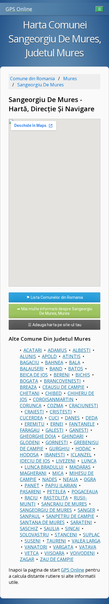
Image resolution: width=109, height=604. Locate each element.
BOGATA (29, 381)
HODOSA (29, 455)
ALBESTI (82, 350)
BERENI (62, 375)
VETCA (32, 553)
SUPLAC (91, 535)
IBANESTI (54, 455)
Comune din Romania (32, 78)
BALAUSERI (32, 369)
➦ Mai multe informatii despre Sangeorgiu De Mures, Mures (54, 311)
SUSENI (33, 541)
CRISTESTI (61, 412)
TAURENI (56, 541)
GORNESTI (57, 442)
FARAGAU (30, 430)
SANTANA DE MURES (42, 522)
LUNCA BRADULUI (44, 467)
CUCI (54, 418)
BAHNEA (54, 362)
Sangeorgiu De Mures (40, 85)
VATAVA (87, 547)
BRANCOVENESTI (62, 381)
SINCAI (72, 528)
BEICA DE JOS (34, 375)
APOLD (49, 356)
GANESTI (78, 430)
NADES (49, 479)
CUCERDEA (31, 418)
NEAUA (70, 479)
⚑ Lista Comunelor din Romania (54, 297)
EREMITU (34, 424)
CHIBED (53, 393)
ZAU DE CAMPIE (57, 559)
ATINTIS (71, 356)
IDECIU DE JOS (35, 461)
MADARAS (80, 467)
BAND (55, 369)
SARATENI (81, 522)
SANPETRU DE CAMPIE (70, 516)
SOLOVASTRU (34, 535)
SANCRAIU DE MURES (64, 504)
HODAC (83, 449)
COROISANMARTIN (53, 399)
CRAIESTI (34, 412)
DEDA (92, 418)
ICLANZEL (81, 455)
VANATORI (36, 547)
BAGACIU (29, 362)
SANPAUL (30, 516)
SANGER (86, 510)
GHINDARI (73, 436)
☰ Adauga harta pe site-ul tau (54, 325)
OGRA (90, 479)
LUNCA (88, 461)
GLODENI (30, 442)
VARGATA (63, 547)
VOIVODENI (82, 553)
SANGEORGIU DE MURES (46, 510)
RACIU (31, 498)
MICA (57, 473)
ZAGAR (27, 559)
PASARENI (30, 492)
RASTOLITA (56, 498)
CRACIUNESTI (83, 405)
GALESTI (54, 430)
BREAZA (28, 387)
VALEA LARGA (86, 541)
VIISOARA (54, 553)
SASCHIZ (29, 528)
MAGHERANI (33, 473)
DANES (72, 418)
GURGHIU (59, 449)
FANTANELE (82, 424)
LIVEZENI (65, 461)
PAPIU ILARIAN (61, 485)
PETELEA (56, 492)
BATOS (75, 369)
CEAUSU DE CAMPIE (63, 387)
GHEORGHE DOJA (38, 436)
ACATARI (32, 350)
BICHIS (82, 375)
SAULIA (51, 528)
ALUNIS (28, 356)
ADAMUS (57, 350)
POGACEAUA (85, 492)
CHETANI (29, 393)
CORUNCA (30, 405)
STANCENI (66, 535)
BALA (74, 362)
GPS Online (19, 9)
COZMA (55, 405)
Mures (70, 78)
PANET (32, 485)
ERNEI (56, 424)
